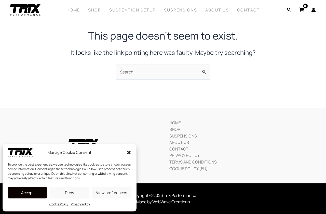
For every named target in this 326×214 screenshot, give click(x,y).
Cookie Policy (58, 204)
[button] (128, 152)
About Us (217, 10)
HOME (175, 122)
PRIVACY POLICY (184, 155)
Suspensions (180, 10)
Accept (27, 192)
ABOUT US (179, 142)
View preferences (111, 192)
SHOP (174, 129)
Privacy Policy (80, 204)
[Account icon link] (313, 10)
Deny (69, 192)
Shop (94, 10)
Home (73, 10)
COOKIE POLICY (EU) (188, 168)
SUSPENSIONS (183, 136)
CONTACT (178, 149)
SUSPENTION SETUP (132, 10)
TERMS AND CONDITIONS (193, 162)
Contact (248, 10)
